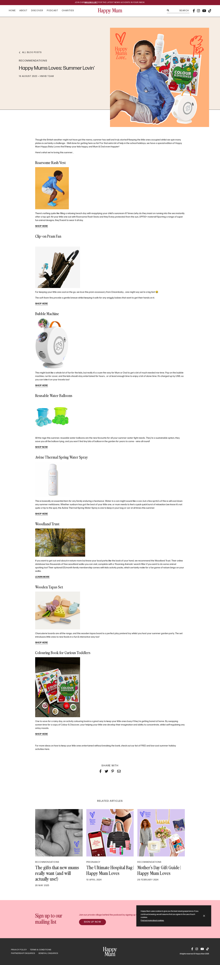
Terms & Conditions (40, 950)
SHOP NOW (41, 447)
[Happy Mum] (110, 11)
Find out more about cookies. (152, 920)
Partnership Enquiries (23, 953)
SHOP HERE (41, 226)
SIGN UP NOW (92, 921)
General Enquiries (48, 953)
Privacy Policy (19, 950)
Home (12, 10)
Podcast (52, 10)
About (23, 10)
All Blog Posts (32, 52)
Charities (68, 10)
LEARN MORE (42, 577)
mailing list (91, 2)
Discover (37, 10)
